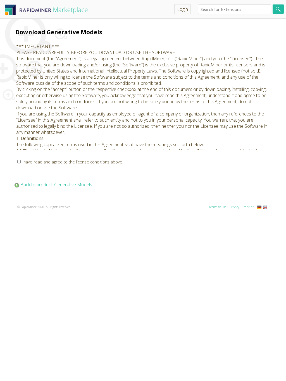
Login (182, 9)
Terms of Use (217, 207)
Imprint (248, 207)
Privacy (234, 207)
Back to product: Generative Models (56, 185)
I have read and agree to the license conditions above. (72, 162)
